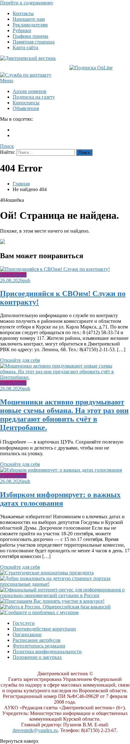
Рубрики (22, 30)
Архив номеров (29, 91)
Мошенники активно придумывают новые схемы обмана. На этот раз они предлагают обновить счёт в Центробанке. (64, 415)
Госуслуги (24, 623)
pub (26, 280)
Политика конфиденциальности (47, 651)
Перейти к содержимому (26, 2)
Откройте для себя (20, 360)
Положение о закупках (37, 657)
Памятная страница (34, 41)
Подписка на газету (34, 97)
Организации (27, 634)
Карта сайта (25, 47)
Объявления (26, 108)
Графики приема (30, 36)
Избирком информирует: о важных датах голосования (60, 499)
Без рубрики (13, 274)
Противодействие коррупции (44, 628)
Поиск (7, 146)
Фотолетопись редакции (39, 645)
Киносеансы (26, 102)
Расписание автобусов (37, 640)
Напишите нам (29, 19)
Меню (6, 80)
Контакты (23, 13)
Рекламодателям (30, 24)
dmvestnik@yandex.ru (35, 730)
